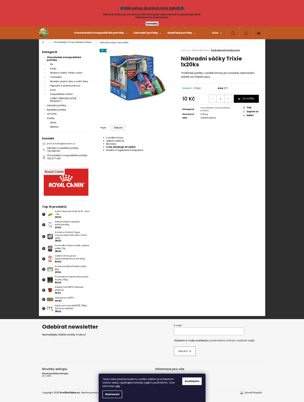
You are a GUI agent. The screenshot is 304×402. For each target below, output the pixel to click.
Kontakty (152, 23)
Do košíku (249, 98)
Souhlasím (192, 381)
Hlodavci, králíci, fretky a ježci (66, 72)
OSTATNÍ (51, 113)
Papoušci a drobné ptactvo (65, 85)
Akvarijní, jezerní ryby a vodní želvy (69, 81)
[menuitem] (100, 32)
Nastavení (112, 394)
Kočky (53, 68)
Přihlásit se (184, 351)
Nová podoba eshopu (55, 373)
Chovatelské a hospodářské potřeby (64, 59)
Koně (53, 90)
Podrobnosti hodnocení (225, 50)
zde (117, 386)
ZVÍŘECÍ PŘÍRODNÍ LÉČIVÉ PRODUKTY (63, 100)
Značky (51, 118)
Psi (51, 64)
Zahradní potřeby (56, 105)
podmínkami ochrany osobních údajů (232, 340)
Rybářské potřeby (56, 109)
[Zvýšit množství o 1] (228, 99)
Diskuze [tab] (118, 127)
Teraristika (56, 77)
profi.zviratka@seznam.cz (61, 143)
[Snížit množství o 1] (213, 99)
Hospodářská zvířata (61, 94)
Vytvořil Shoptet (253, 392)
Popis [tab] (103, 127)
